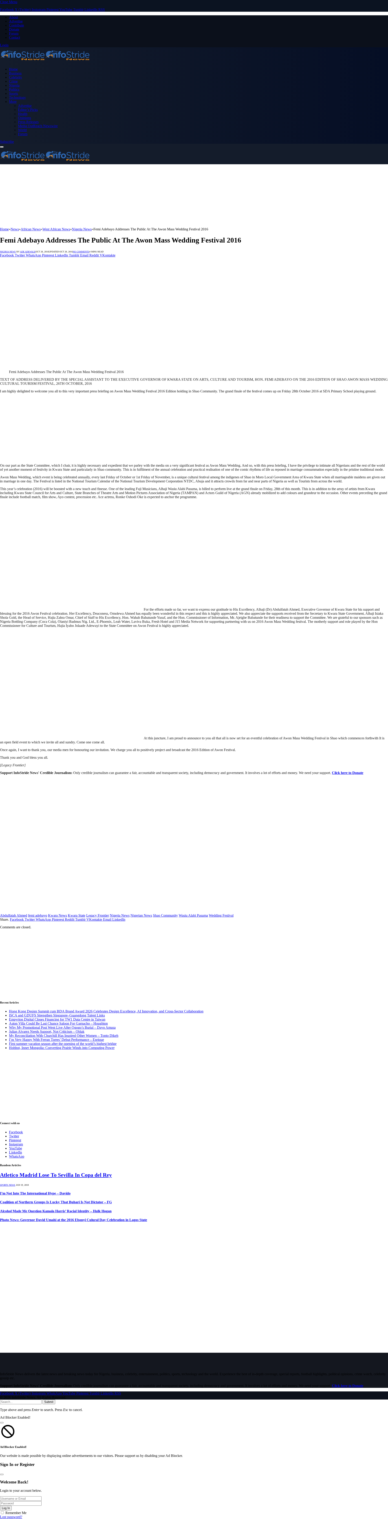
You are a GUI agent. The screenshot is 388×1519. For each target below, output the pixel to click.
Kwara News (57, 915)
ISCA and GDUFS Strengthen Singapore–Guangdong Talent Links (57, 1015)
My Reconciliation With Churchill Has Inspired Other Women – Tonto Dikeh (63, 1035)
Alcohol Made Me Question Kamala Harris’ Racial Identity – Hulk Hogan (56, 1211)
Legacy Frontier (97, 915)
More (13, 102)
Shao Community (165, 915)
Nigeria (14, 85)
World (22, 130)
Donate (14, 29)
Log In (6, 1508)
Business (15, 73)
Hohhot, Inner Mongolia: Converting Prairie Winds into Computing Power (62, 1048)
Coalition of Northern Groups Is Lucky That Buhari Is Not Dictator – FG (56, 1202)
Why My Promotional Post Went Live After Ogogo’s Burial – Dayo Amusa (62, 1027)
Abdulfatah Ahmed (13, 915)
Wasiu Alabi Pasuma (193, 915)
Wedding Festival (221, 915)
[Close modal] (2, 1422)
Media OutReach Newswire (38, 126)
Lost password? (11, 1517)
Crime (13, 81)
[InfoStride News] (45, 61)
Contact (14, 37)
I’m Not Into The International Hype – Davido (35, 1193)
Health (22, 114)
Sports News (7, 1185)
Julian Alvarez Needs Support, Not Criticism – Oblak (46, 1031)
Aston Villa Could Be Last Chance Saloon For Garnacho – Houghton (58, 1023)
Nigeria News (8, 251)
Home (13, 69)
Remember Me (15, 1513)
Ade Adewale (27, 251)
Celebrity (15, 77)
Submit (48, 1402)
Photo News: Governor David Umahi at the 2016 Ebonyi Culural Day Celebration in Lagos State (73, 1220)
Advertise (16, 21)
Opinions (24, 118)
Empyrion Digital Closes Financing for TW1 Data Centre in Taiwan (57, 1019)
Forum (13, 33)
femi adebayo (37, 915)
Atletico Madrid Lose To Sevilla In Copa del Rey (56, 1175)
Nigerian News (141, 915)
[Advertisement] (134, 195)
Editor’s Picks (28, 110)
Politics (14, 89)
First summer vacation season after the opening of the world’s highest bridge (63, 1044)
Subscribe (7, 142)
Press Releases (28, 122)
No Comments (81, 251)
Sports (13, 93)
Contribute (16, 25)
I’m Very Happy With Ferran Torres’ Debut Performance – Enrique (56, 1040)
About (13, 17)
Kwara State (76, 915)
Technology (17, 97)
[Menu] (2, 147)
